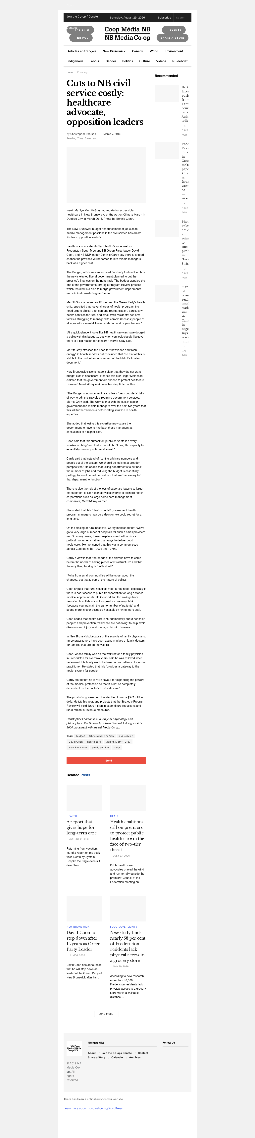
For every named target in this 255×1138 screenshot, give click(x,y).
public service (100, 747)
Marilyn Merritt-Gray (118, 741)
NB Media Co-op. (74, 1067)
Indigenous (75, 61)
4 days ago (185, 130)
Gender (111, 61)
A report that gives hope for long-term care (81, 827)
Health (72, 816)
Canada (137, 51)
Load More (106, 1014)
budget (80, 735)
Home (70, 72)
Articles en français (82, 51)
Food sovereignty (123, 927)
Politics (127, 61)
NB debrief (180, 61)
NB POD (82, 37)
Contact (72, 27)
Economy (82, 72)
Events (175, 29)
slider (117, 747)
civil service (126, 735)
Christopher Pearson (83, 133)
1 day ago (184, 351)
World (154, 51)
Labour (94, 61)
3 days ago (185, 273)
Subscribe (164, 17)
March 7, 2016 (112, 133)
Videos (161, 61)
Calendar (117, 1057)
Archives (135, 1057)
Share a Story (96, 1057)
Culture (144, 61)
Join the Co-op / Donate (82, 16)
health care (94, 741)
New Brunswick (114, 51)
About (70, 5)
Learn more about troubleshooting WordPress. (93, 1108)
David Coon (76, 741)
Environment (174, 51)
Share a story (172, 37)
